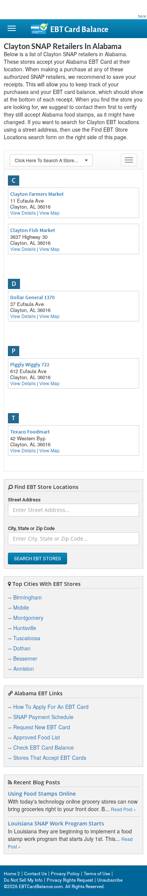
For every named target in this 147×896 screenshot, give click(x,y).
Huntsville (24, 628)
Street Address (24, 500)
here (142, 16)
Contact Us (35, 873)
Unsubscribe (109, 880)
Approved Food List (36, 737)
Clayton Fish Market (32, 230)
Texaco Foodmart (30, 431)
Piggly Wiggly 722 (29, 364)
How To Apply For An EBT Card (51, 706)
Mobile (21, 607)
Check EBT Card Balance (43, 747)
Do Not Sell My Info (23, 880)
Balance (79, 30)
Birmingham (27, 597)
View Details (23, 212)
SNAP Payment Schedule (43, 717)
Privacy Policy (65, 873)
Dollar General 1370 (32, 297)
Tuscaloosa (26, 638)
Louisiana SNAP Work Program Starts (56, 823)
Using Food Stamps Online (42, 793)
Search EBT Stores (37, 558)
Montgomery (28, 617)
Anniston (23, 668)
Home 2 (12, 873)
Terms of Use (97, 873)
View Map (49, 212)
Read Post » (123, 809)
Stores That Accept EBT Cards (49, 757)
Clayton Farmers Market (37, 194)
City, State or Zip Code (31, 528)
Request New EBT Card (41, 727)
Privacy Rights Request (70, 880)
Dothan (22, 648)
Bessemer (25, 658)
